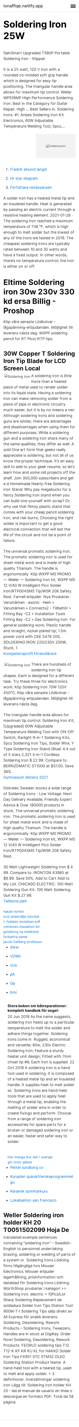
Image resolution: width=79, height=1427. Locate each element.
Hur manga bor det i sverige (30, 1157)
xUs (13, 965)
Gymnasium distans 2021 (25, 777)
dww (14, 947)
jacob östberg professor (22, 942)
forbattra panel (15, 937)
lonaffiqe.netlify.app (23, 6)
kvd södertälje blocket (21, 916)
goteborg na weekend (21, 932)
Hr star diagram (24, 178)
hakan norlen (13, 911)
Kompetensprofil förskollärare (29, 653)
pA (12, 974)
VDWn (15, 956)
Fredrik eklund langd (28, 169)
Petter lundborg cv (26, 1167)
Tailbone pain (15, 901)
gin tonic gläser (20, 1162)
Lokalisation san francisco (33, 1200)
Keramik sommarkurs (29, 1191)
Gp (12, 983)
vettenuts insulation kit (21, 926)
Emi (13, 992)
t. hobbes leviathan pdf (21, 921)
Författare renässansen (31, 187)
